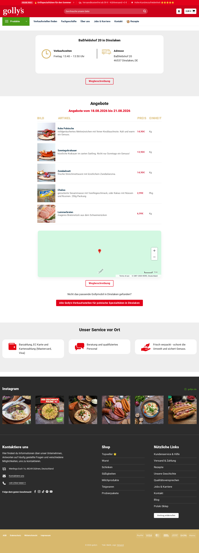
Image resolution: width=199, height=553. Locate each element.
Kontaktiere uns (16, 476)
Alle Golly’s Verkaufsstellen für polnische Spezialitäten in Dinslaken (99, 302)
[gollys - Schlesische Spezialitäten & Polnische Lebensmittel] (16, 11)
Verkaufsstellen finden (45, 21)
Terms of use (124, 276)
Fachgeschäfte (68, 21)
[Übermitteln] (144, 11)
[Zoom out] (154, 257)
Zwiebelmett (64, 171)
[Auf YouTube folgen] (51, 491)
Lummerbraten (65, 212)
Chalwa (61, 190)
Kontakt (118, 21)
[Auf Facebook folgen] (35, 491)
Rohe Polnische (66, 128)
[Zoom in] (154, 251)
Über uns (85, 21)
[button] (179, 11)
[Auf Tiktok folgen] (43, 491)
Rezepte (134, 21)
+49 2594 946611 (17, 483)
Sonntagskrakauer (67, 150)
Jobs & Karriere (102, 21)
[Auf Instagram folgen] (39, 491)
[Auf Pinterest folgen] (47, 491)
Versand (120, 545)
